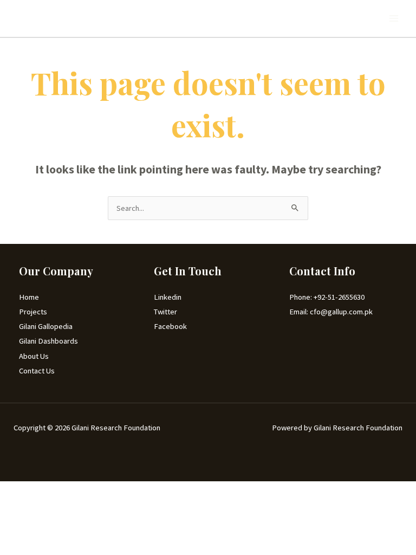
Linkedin (167, 297)
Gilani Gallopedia (46, 326)
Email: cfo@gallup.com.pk (331, 312)
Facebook (170, 326)
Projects (33, 312)
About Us (34, 356)
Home (29, 297)
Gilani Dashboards (48, 341)
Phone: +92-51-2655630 (327, 297)
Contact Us (37, 371)
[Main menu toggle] (393, 18)
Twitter (165, 312)
